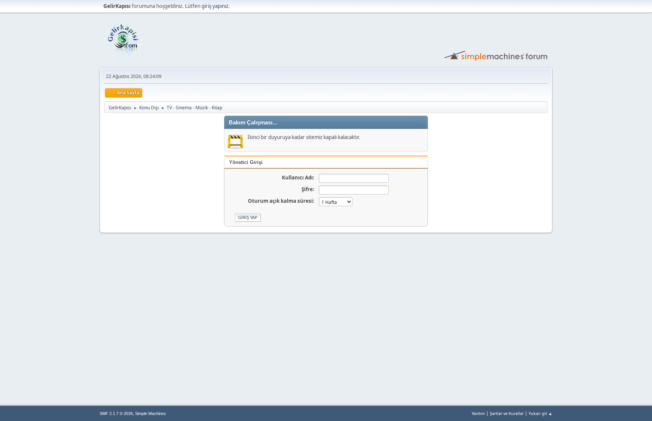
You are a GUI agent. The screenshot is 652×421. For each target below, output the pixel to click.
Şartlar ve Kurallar (507, 413)
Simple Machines (150, 413)
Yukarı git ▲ (540, 413)
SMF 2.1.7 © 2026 (116, 413)
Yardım (478, 413)
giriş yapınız (214, 6)
